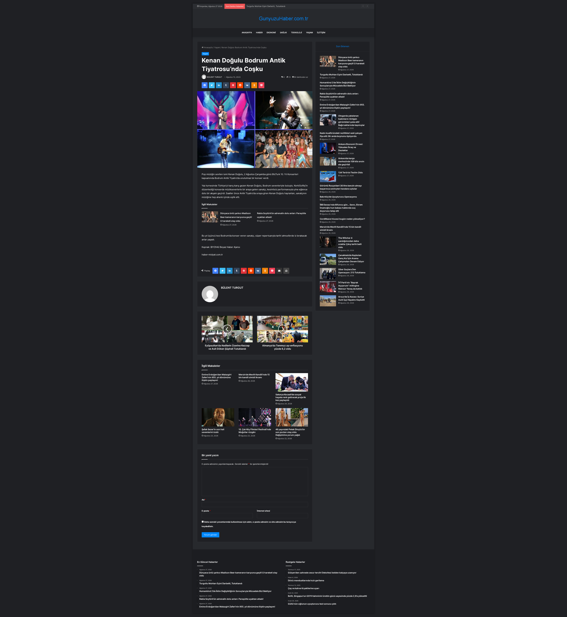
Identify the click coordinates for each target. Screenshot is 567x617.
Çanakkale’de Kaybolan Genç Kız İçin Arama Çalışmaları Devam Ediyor (351, 258)
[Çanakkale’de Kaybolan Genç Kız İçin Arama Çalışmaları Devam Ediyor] (328, 259)
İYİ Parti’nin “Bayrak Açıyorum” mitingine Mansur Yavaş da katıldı (350, 285)
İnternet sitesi (263, 511)
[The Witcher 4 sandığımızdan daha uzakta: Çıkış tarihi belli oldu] (328, 242)
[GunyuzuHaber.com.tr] (283, 18)
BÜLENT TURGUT (214, 77)
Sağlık (283, 32)
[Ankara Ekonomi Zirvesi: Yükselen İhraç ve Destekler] (328, 148)
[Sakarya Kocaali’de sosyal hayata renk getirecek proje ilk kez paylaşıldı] (292, 382)
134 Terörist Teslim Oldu (350, 172)
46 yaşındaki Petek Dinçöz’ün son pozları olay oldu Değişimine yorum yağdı (290, 432)
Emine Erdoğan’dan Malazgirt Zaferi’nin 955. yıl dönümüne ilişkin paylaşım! (216, 377)
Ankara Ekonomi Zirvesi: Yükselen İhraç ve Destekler (350, 147)
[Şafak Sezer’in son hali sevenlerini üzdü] (218, 417)
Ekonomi (271, 32)
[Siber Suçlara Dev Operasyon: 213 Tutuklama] (328, 273)
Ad (204, 500)
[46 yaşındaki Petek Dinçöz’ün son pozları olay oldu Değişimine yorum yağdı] (292, 417)
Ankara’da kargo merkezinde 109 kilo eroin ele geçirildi (351, 161)
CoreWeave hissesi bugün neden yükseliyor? (342, 219)
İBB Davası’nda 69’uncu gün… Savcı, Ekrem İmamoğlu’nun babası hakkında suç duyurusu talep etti (341, 207)
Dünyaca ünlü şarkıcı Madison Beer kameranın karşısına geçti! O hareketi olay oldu (236, 217)
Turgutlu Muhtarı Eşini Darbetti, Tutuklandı (341, 74)
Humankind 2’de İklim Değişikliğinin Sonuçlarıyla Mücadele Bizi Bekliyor (278, 6)
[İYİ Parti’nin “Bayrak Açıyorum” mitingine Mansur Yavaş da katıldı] (328, 286)
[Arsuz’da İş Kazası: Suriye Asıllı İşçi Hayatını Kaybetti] (328, 300)
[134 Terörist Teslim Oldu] (328, 176)
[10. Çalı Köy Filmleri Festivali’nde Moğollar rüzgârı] (255, 417)
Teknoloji (296, 32)
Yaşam (309, 32)
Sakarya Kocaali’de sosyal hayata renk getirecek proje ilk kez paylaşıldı (291, 397)
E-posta (206, 511)
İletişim (321, 32)
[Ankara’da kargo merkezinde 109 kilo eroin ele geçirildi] (328, 161)
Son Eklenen (342, 46)
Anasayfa (247, 32)
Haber (259, 32)
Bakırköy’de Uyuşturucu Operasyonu (338, 196)
